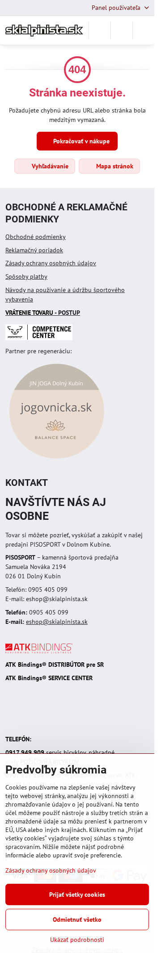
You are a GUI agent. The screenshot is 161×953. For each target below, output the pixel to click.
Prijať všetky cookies (77, 894)
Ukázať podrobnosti (77, 940)
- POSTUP (42, 313)
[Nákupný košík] (121, 30)
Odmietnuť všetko (77, 919)
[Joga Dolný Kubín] (56, 460)
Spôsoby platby (26, 276)
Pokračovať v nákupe (80, 141)
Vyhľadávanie (49, 166)
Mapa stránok (113, 166)
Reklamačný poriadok (34, 250)
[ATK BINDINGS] (38, 651)
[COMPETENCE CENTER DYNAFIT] (38, 338)
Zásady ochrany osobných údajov (50, 263)
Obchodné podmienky (35, 237)
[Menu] (143, 30)
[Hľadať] (99, 30)
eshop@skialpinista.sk (57, 622)
